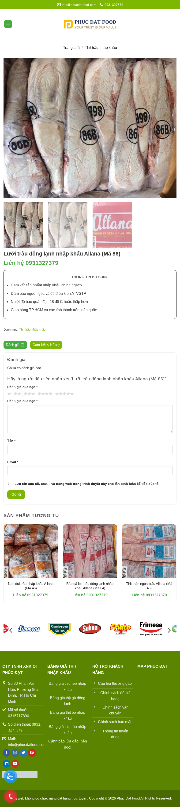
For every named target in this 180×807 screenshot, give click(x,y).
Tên (11, 441)
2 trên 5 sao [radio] (16, 394)
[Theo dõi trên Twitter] (23, 753)
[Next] (167, 128)
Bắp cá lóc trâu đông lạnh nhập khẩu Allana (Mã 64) (89, 586)
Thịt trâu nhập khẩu (101, 48)
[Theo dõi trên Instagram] (15, 753)
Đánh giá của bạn (22, 387)
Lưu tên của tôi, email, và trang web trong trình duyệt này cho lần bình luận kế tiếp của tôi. (88, 484)
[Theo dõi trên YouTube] (15, 764)
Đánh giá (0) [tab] (15, 345)
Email (12, 462)
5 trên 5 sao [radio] (64, 394)
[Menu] (8, 24)
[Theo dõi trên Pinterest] (32, 753)
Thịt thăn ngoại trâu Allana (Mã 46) (149, 586)
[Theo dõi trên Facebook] (6, 753)
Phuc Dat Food (128, 798)
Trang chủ (71, 48)
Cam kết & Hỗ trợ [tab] (46, 345)
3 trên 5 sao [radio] (28, 394)
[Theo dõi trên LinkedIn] (6, 764)
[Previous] (13, 128)
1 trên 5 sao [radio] (8, 394)
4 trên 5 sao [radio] (44, 394)
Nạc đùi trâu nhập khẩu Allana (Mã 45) (30, 586)
